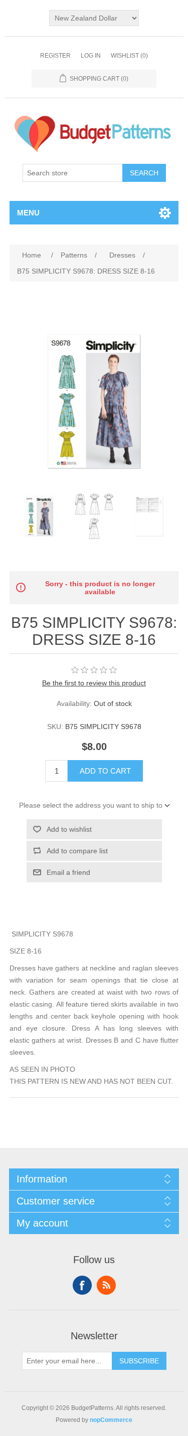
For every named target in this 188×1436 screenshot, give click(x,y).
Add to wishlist (69, 829)
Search (144, 173)
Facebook (82, 1285)
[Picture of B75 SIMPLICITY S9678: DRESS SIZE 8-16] (39, 516)
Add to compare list (77, 851)
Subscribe (139, 1361)
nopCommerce (111, 1419)
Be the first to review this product (94, 683)
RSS (106, 1285)
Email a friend (68, 872)
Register (55, 55)
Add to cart (105, 771)
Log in (91, 55)
